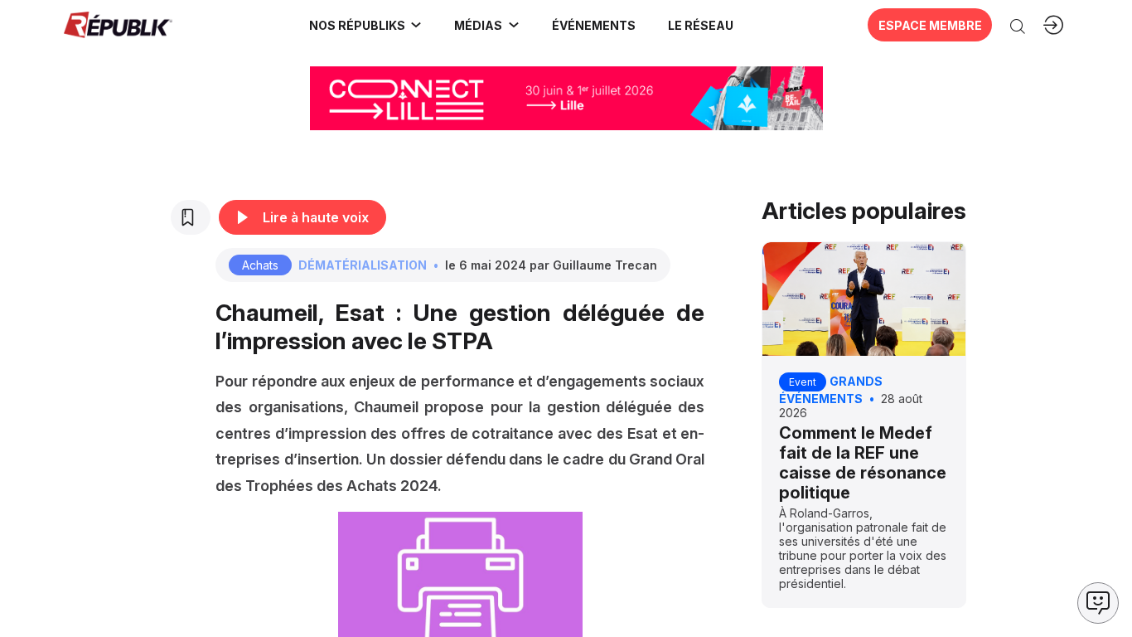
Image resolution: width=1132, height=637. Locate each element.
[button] (593, 24)
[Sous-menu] (416, 24)
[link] (366, 24)
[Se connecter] (1053, 24)
